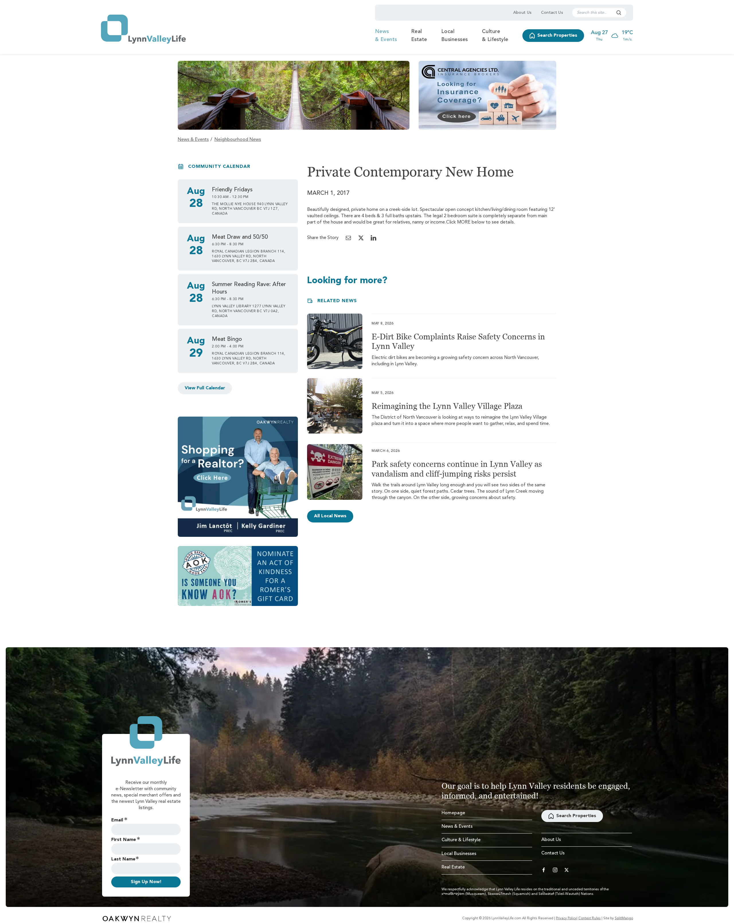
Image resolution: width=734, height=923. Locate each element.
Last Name (123, 859)
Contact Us (552, 13)
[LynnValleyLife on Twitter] (566, 870)
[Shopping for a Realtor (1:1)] (238, 477)
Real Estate (419, 35)
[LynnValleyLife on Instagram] (555, 870)
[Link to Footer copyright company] (137, 918)
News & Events (386, 35)
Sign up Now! (146, 882)
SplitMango (624, 918)
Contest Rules (589, 918)
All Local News (330, 516)
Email (117, 820)
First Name (123, 839)
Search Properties (557, 35)
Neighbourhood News (237, 139)
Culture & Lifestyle (495, 35)
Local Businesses (454, 35)
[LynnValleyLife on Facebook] (543, 870)
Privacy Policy (566, 918)
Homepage (453, 813)
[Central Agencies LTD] (487, 95)
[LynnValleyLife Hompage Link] (143, 29)
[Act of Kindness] (238, 576)
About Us (522, 13)
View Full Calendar (205, 388)
